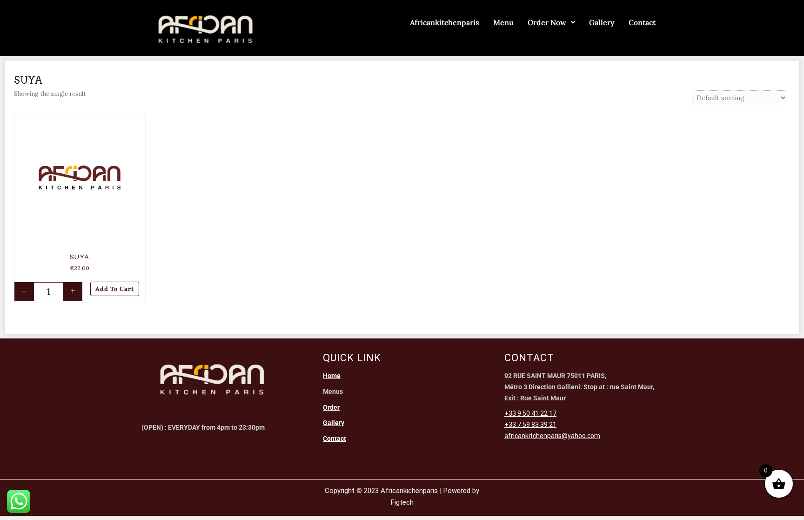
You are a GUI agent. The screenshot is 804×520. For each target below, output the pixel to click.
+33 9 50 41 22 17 (530, 413)
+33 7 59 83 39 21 (530, 424)
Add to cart (114, 289)
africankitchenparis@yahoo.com (552, 435)
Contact (642, 22)
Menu (503, 22)
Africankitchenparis (444, 22)
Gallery (602, 22)
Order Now (547, 22)
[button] (139, 120)
